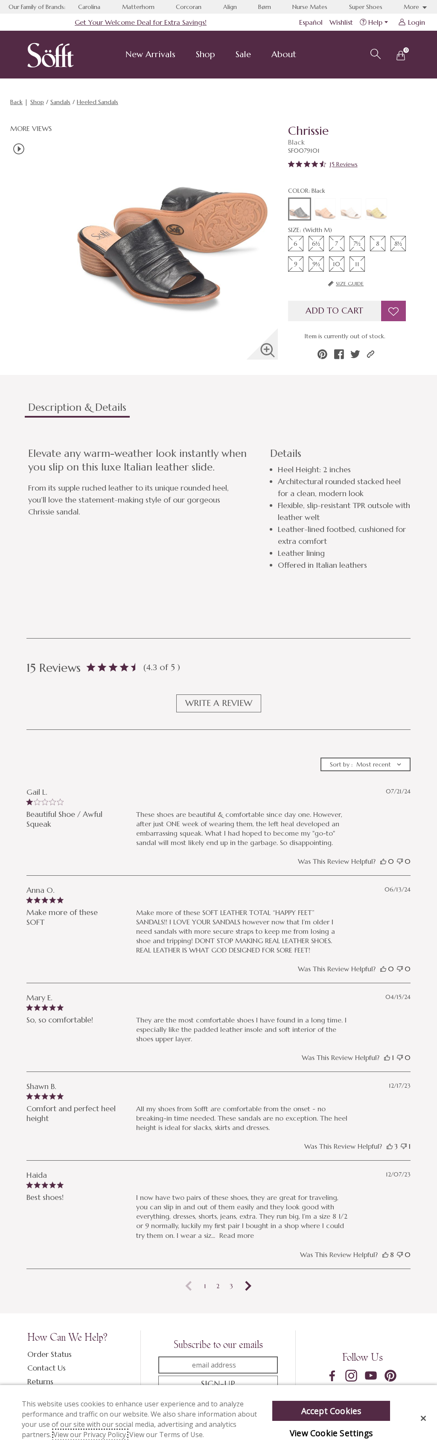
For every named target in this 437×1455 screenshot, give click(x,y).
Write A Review (218, 703)
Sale (243, 54)
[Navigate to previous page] (188, 1286)
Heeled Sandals (97, 102)
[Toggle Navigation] (182, 55)
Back (16, 102)
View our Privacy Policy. (90, 1434)
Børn (264, 7)
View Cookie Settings (331, 1433)
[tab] (206, 410)
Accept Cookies (331, 1411)
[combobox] (365, 764)
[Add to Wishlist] (393, 311)
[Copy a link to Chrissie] (371, 354)
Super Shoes (365, 7)
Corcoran (188, 7)
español (311, 22)
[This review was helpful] (383, 861)
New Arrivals (150, 54)
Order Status (49, 1354)
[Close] (423, 1418)
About (283, 54)
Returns (40, 1381)
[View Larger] (267, 350)
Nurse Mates (309, 7)
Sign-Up (218, 1384)
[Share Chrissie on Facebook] (339, 354)
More (412, 7)
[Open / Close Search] (374, 52)
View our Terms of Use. (166, 1434)
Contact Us (46, 1368)
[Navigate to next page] (248, 1286)
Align (230, 7)
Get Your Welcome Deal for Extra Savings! (141, 22)
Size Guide (350, 283)
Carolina (89, 7)
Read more (236, 1235)
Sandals (60, 102)
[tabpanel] (220, 509)
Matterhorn (138, 7)
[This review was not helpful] (399, 861)
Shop (205, 54)
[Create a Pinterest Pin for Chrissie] (322, 354)
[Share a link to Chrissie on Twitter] (355, 354)
